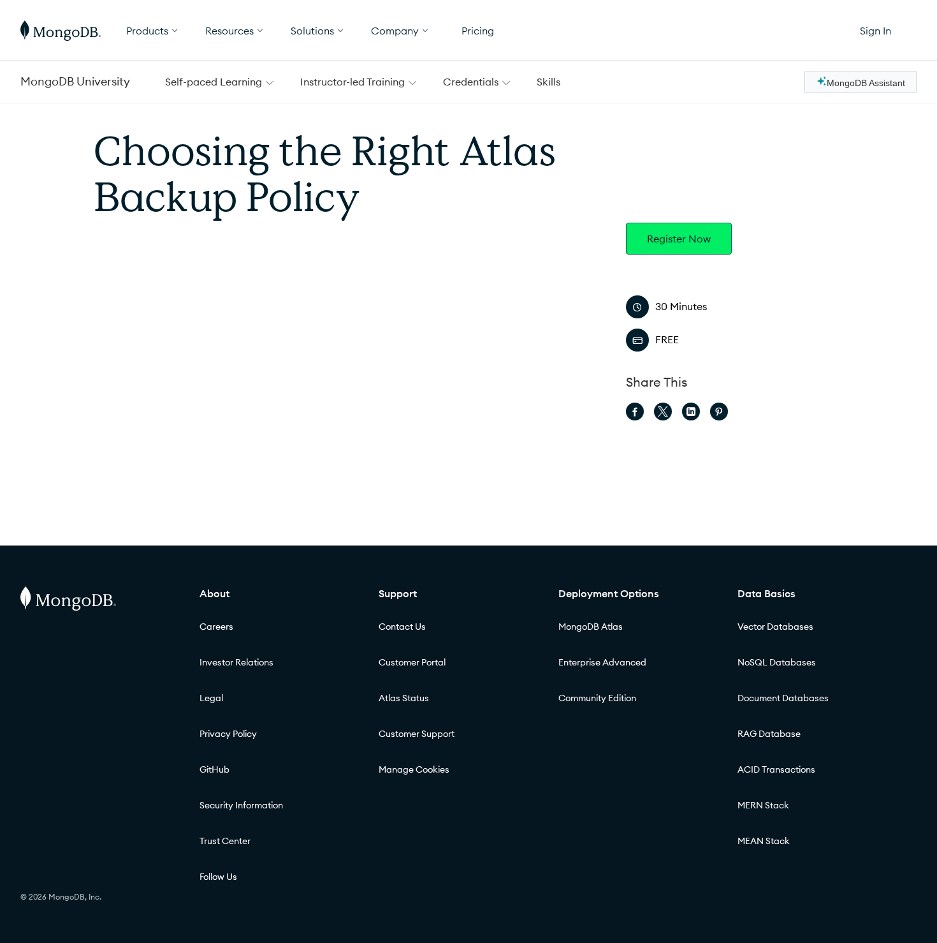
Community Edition (597, 698)
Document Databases (783, 698)
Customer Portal (412, 662)
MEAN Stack (763, 841)
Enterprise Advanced (602, 662)
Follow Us (218, 876)
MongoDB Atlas (590, 626)
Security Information (241, 805)
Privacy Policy (228, 733)
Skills (548, 81)
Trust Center (225, 841)
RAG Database (769, 733)
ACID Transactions (776, 769)
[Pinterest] (719, 411)
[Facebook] (635, 411)
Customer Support (416, 733)
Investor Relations (236, 662)
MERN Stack (763, 805)
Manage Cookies (414, 769)
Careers (216, 626)
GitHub (214, 769)
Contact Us (402, 626)
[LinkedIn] (691, 411)
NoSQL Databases (776, 662)
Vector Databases (775, 626)
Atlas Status (404, 698)
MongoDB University (75, 81)
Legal (211, 698)
